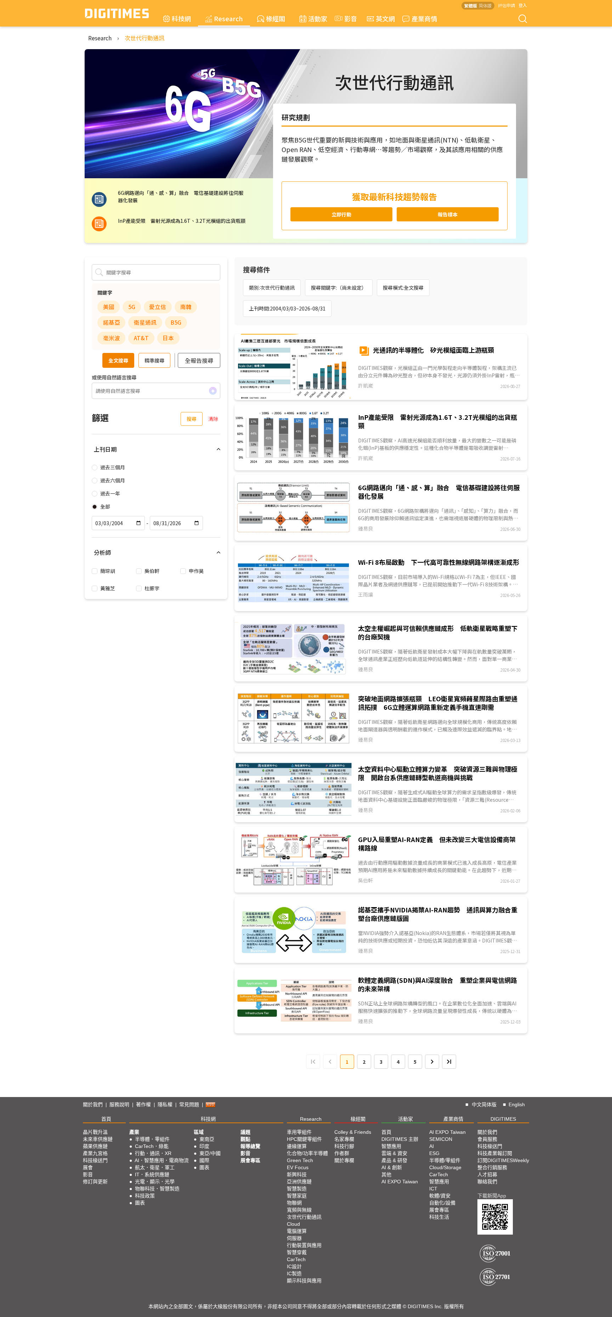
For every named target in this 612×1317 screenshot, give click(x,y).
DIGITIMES (503, 1119)
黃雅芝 (107, 588)
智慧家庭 (297, 1196)
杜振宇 (151, 588)
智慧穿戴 (297, 1252)
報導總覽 (250, 1146)
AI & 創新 (391, 1167)
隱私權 (165, 1104)
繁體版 (470, 5)
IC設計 (294, 1266)
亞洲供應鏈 (299, 1181)
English (517, 1104)
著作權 (143, 1104)
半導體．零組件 (152, 1139)
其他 (386, 1174)
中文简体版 (484, 1104)
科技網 (181, 18)
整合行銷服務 (492, 1167)
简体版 (485, 5)
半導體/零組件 (444, 1160)
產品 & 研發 (394, 1160)
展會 (88, 1167)
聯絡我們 (487, 1181)
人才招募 (487, 1174)
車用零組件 (299, 1132)
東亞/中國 (210, 1153)
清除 (213, 418)
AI (431, 1146)
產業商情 (424, 18)
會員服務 (487, 1139)
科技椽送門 (95, 1160)
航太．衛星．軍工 (155, 1167)
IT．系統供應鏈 (152, 1174)
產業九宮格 (95, 1153)
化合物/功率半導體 (307, 1153)
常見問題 (189, 1104)
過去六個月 (112, 480)
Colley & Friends (352, 1132)
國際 (204, 1160)
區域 (199, 1132)
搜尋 (192, 418)
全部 (105, 506)
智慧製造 (297, 1188)
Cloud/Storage (445, 1167)
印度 (204, 1146)
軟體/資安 (439, 1196)
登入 (522, 5)
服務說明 (119, 1104)
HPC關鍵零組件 (304, 1139)
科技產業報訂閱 (494, 1153)
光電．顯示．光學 (155, 1181)
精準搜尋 (154, 360)
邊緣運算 (297, 1146)
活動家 (317, 18)
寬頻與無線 (299, 1210)
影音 (347, 18)
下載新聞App (491, 1196)
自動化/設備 (442, 1203)
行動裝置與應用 (304, 1245)
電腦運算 (297, 1231)
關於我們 (93, 1104)
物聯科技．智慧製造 (157, 1188)
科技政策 (145, 1196)
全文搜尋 (118, 360)
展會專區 (250, 1160)
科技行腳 (344, 1146)
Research (228, 18)
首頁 (106, 1119)
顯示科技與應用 (304, 1280)
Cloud (293, 1224)
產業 (134, 1132)
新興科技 (297, 1174)
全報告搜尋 (199, 360)
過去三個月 (112, 467)
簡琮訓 (107, 570)
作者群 (341, 1153)
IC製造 (294, 1273)
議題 (245, 1132)
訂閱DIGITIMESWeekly (503, 1160)
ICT (433, 1188)
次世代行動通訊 (144, 38)
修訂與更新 (95, 1181)
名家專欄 (344, 1139)
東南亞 (206, 1139)
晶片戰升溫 (95, 1132)
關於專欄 (344, 1160)
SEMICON (440, 1139)
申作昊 (196, 570)
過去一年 (110, 493)
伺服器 (294, 1238)
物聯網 (294, 1203)
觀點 (245, 1139)
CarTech (296, 1259)
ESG (434, 1153)
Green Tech (300, 1160)
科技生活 (439, 1217)
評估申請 (506, 5)
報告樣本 (448, 214)
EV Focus (297, 1167)
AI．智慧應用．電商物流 (162, 1160)
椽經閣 (275, 18)
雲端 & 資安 (394, 1153)
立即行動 (341, 214)
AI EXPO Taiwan (399, 1181)
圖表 (140, 1203)
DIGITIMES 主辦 (399, 1139)
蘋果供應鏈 (95, 1146)
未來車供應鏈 (98, 1139)
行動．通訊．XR (153, 1153)
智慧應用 (391, 1146)
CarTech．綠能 (152, 1146)
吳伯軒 (151, 570)
